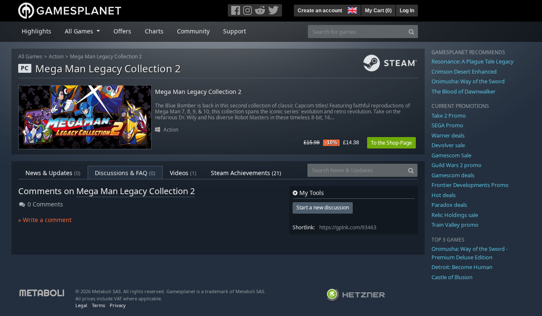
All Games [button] (80, 31)
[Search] (411, 31)
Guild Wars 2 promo (456, 165)
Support (234, 31)
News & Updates (52, 173)
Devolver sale (448, 145)
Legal (81, 305)
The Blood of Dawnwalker (463, 91)
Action (56, 56)
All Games (30, 56)
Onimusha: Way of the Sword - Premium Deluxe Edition (469, 253)
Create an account (320, 11)
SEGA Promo (447, 125)
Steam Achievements (246, 173)
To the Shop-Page (391, 142)
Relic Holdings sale (454, 215)
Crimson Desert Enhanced (464, 71)
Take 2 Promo (448, 115)
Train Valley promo (454, 224)
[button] (351, 9)
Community (193, 31)
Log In (407, 11)
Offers (122, 31)
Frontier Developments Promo (470, 185)
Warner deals (448, 135)
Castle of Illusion (452, 277)
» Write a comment (45, 220)
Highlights (36, 31)
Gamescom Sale (451, 155)
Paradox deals (449, 205)
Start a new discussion (322, 207)
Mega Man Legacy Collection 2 (106, 56)
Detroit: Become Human (461, 267)
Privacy (118, 305)
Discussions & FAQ (125, 173)
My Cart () (378, 11)
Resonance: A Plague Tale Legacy (472, 61)
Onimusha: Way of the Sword (468, 81)
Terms (98, 305)
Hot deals (443, 195)
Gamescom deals (452, 175)
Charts (154, 31)
